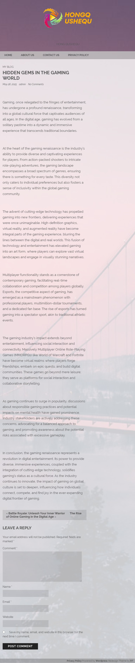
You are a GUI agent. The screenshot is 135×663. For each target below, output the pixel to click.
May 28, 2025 (10, 84)
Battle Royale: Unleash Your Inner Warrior (36, 513)
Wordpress (101, 660)
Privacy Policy (78, 55)
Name (7, 586)
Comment (10, 548)
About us (27, 55)
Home (8, 55)
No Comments (36, 84)
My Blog (8, 66)
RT (131, 660)
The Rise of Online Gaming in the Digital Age (44, 515)
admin (22, 84)
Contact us (51, 55)
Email (7, 601)
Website (8, 617)
